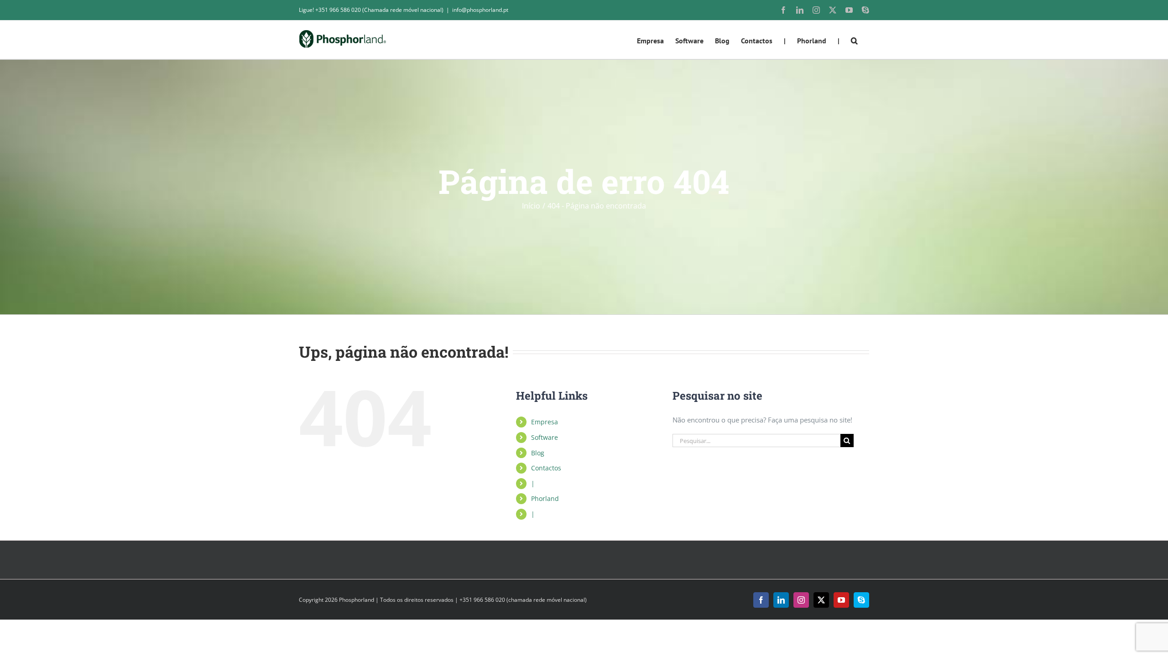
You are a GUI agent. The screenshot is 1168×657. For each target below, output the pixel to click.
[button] (854, 40)
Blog (537, 452)
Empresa (544, 421)
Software (544, 437)
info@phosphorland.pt (480, 10)
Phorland (545, 498)
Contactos (546, 468)
